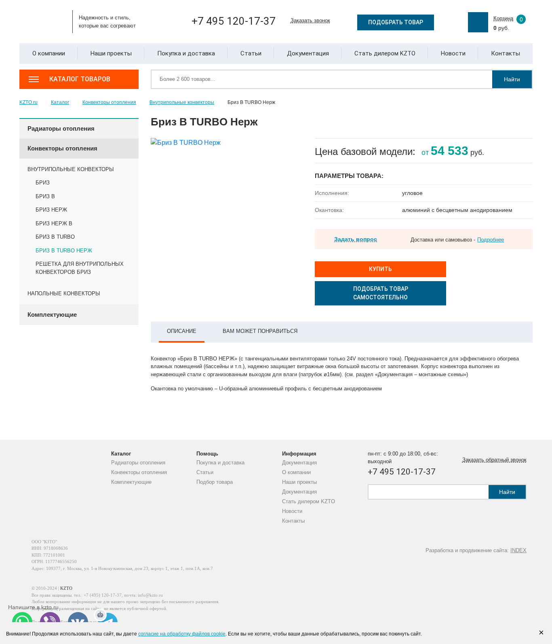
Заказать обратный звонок (494, 460)
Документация (299, 463)
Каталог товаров (79, 79)
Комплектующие (131, 482)
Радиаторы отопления (138, 463)
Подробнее (490, 240)
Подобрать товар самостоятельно (380, 293)
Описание (181, 331)
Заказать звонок (310, 20)
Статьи (204, 472)
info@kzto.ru (150, 595)
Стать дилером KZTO (308, 501)
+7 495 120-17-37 (234, 21)
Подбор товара (214, 482)
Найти (512, 79)
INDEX (518, 550)
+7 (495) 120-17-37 (103, 595)
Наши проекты (299, 482)
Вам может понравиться (260, 331)
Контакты (293, 521)
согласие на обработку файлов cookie (181, 634)
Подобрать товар (395, 22)
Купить (380, 269)
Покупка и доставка (220, 463)
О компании (296, 472)
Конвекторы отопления (139, 472)
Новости (292, 511)
